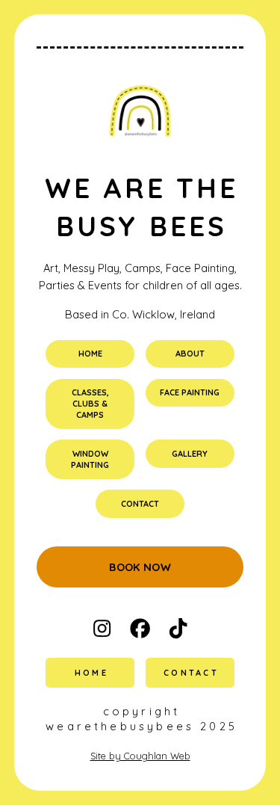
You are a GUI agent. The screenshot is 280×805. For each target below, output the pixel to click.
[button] (102, 628)
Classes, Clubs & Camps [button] (90, 403)
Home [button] (90, 353)
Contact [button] (140, 504)
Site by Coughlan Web (140, 756)
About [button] (190, 353)
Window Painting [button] (90, 459)
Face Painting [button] (190, 392)
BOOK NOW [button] (140, 567)
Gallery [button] (190, 453)
